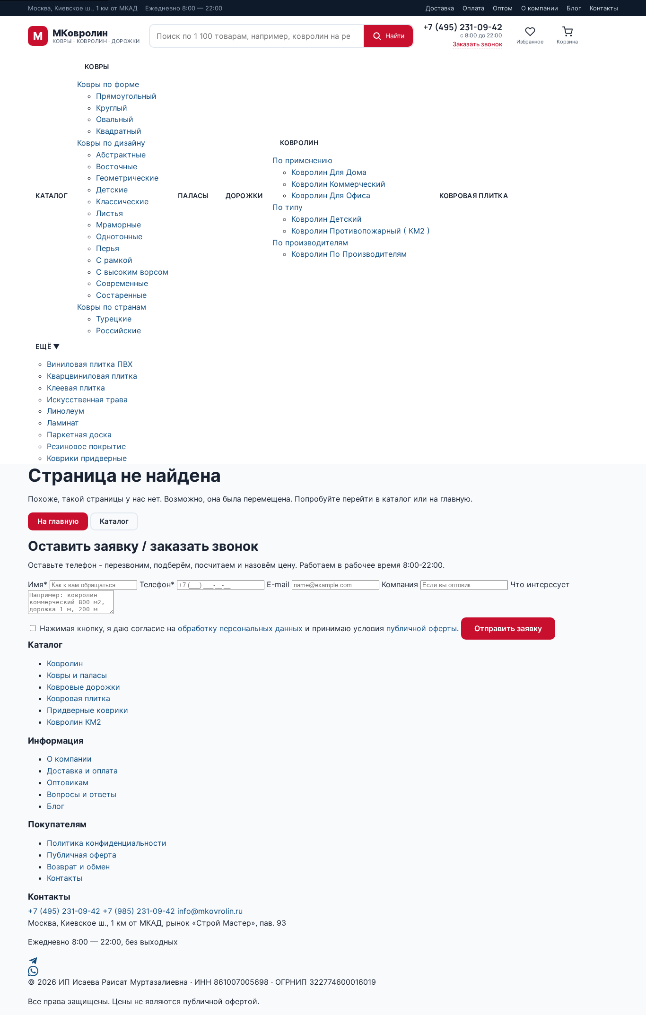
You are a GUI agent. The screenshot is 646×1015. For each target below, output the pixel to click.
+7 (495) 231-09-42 (64, 911)
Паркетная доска (79, 434)
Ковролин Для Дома (329, 172)
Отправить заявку (508, 628)
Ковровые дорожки (83, 687)
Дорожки (244, 195)
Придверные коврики (87, 710)
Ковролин (299, 143)
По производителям (310, 242)
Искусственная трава (87, 399)
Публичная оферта (81, 854)
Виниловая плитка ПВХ (89, 364)
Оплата (473, 8)
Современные (122, 283)
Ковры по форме (108, 84)
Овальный (114, 119)
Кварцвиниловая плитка (92, 376)
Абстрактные (121, 154)
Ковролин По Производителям (349, 254)
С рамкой (114, 260)
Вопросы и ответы (81, 794)
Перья (107, 248)
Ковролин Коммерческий (338, 184)
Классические (122, 201)
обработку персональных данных (240, 628)
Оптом (503, 8)
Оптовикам (67, 782)
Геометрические (127, 177)
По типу (287, 207)
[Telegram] (323, 960)
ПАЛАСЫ (193, 195)
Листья (109, 213)
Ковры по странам (111, 307)
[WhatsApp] (323, 971)
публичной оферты (421, 628)
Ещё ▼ (47, 346)
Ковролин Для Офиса (330, 195)
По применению (302, 160)
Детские (112, 189)
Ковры (97, 66)
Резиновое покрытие (86, 446)
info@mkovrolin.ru (210, 911)
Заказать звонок (477, 44)
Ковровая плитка (473, 195)
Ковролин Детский (326, 219)
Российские (118, 330)
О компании (539, 8)
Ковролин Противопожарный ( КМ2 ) (360, 230)
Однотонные (119, 236)
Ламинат (63, 422)
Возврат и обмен (78, 866)
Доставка (440, 8)
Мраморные (118, 224)
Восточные (116, 166)
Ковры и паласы (77, 675)
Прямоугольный (126, 96)
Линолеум (65, 411)
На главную (58, 521)
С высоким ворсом (132, 272)
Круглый (111, 108)
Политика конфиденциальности (106, 843)
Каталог (51, 195)
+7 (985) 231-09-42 (139, 911)
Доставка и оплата (82, 770)
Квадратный (118, 131)
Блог (574, 8)
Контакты (604, 8)
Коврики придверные (87, 458)
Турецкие (113, 318)
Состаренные (121, 295)
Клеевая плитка (76, 387)
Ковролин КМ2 (74, 722)
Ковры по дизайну (111, 142)
